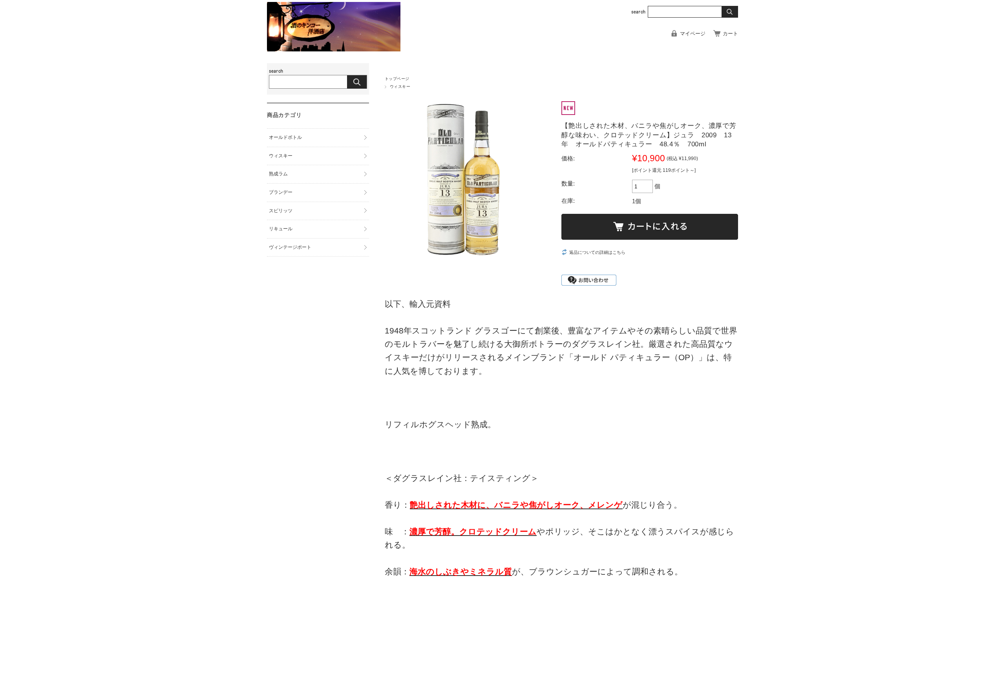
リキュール (280, 228)
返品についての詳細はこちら (597, 252)
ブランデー (280, 192)
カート (730, 33)
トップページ (397, 79)
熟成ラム (278, 174)
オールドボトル (285, 137)
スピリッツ (280, 210)
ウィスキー (400, 86)
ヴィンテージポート (290, 247)
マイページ (692, 33)
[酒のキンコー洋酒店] (333, 49)
